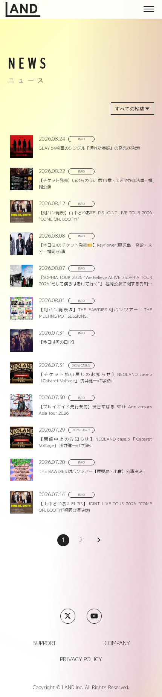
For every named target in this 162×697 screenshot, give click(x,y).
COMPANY (117, 643)
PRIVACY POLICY (81, 659)
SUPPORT (44, 643)
